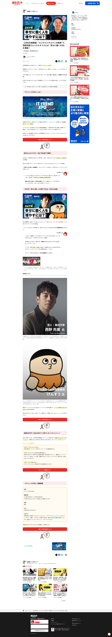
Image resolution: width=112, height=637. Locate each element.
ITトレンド (52, 122)
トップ (27, 3)
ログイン (81, 3)
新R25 (33, 56)
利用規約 (52, 620)
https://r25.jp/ (74, 37)
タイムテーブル (59, 413)
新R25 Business (52, 563)
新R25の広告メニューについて (76, 621)
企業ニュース (60, 3)
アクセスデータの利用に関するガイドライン (58, 623)
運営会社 (52, 618)
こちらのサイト (56, 516)
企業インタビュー (51, 3)
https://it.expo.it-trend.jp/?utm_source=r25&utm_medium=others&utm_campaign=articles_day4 (38, 118)
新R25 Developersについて (76, 623)
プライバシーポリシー (54, 622)
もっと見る (63, 600)
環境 (52, 517)
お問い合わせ (74, 625)
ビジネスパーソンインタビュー (38, 3)
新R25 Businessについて (76, 618)
